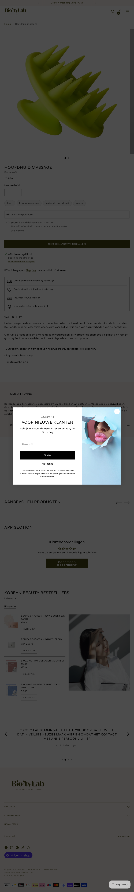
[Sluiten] (117, 411)
